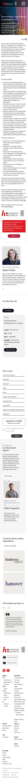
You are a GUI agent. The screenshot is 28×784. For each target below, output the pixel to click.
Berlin (5, 695)
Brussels (6, 697)
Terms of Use (6, 772)
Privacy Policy (15, 772)
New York (6, 684)
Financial (16, 691)
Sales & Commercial (19, 701)
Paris (5, 699)
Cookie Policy (6, 775)
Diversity (16, 728)
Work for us (17, 732)
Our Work (16, 746)
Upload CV (14, 236)
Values (16, 730)
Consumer (17, 680)
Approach (16, 726)
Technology (17, 706)
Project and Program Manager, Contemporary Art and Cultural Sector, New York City (14, 322)
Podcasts (4, 761)
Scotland (6, 704)
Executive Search (7, 726)
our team (13, 182)
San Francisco (8, 680)
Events (4, 753)
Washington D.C (8, 682)
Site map (13, 775)
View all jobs (8, 310)
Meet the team (8, 476)
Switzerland (7, 693)
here (24, 200)
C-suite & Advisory (19, 678)
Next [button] (8, 307)
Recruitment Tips (7, 763)
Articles (4, 755)
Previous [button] (4, 307)
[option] (14, 336)
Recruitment (5, 728)
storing (13, 428)
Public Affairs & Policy (20, 699)
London (6, 706)
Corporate (17, 682)
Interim (4, 730)
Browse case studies (10, 546)
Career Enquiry (12, 657)
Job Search (5, 737)
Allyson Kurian (8, 270)
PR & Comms (17, 697)
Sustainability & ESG (19, 704)
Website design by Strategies (10, 777)
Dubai (5, 688)
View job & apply (10, 350)
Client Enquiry (11, 663)
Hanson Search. (9, 206)
